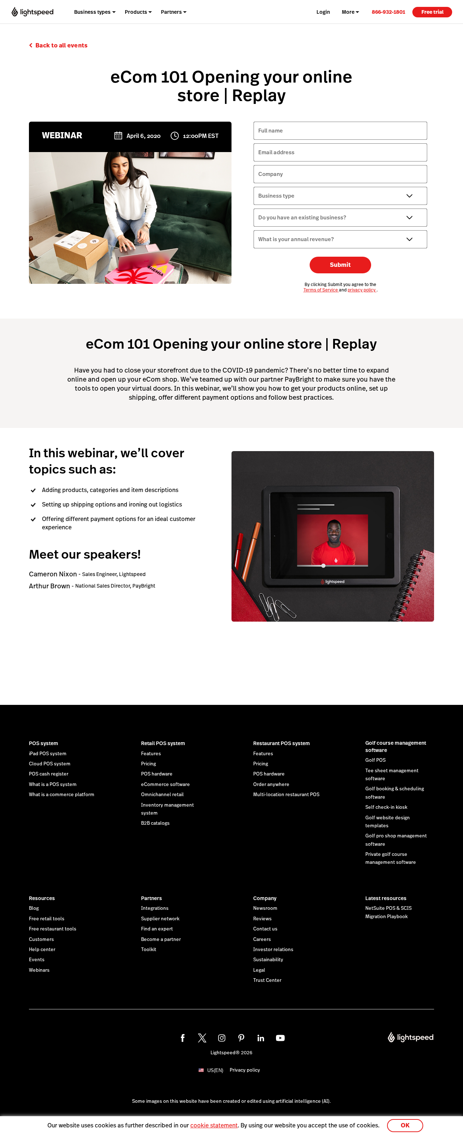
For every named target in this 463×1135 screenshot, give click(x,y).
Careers (262, 939)
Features (151, 754)
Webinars (39, 970)
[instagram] (222, 1038)
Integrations (155, 908)
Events (36, 960)
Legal (259, 970)
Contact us (265, 929)
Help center (42, 949)
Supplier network (160, 919)
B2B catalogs (155, 823)
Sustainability (268, 960)
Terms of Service (321, 290)
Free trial (432, 12)
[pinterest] (241, 1038)
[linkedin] (261, 1038)
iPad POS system (48, 754)
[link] (388, 12)
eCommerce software (165, 784)
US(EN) (215, 1070)
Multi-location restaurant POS (286, 794)
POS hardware (157, 774)
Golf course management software (395, 746)
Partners (151, 898)
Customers (41, 939)
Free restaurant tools (52, 929)
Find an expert (157, 929)
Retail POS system (163, 743)
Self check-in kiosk (386, 807)
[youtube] (280, 1038)
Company (264, 898)
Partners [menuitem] (171, 12)
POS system (43, 743)
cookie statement (214, 1125)
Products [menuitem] (136, 12)
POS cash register (48, 774)
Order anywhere (271, 784)
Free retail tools (46, 919)
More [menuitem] (348, 12)
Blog (34, 908)
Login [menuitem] (323, 12)
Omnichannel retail (162, 794)
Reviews (262, 919)
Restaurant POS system (281, 743)
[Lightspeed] (32, 12)
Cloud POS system (50, 764)
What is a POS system (53, 784)
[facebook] (183, 1038)
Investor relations (273, 949)
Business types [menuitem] (92, 12)
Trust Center (267, 980)
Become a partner (161, 939)
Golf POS (375, 760)
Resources (42, 898)
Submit (340, 265)
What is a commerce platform (61, 794)
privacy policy (362, 290)
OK (405, 1125)
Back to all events (61, 45)
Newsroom (265, 908)
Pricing (148, 764)
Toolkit (148, 949)
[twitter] (202, 1038)
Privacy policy (245, 1070)
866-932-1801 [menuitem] (388, 12)
